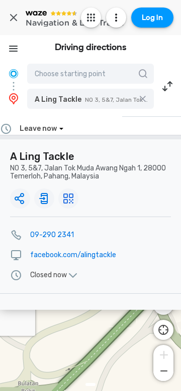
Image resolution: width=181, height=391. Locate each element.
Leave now (38, 128)
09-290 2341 (52, 235)
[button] (90, 99)
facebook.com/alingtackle (73, 255)
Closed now (48, 275)
